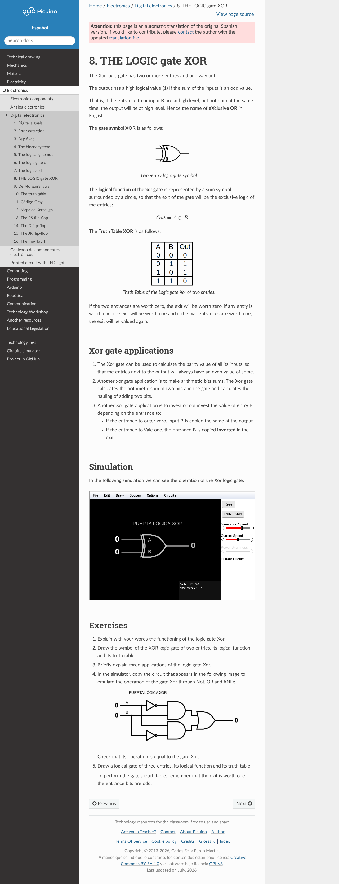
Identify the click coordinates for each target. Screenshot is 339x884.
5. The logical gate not (33, 155)
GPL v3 (216, 864)
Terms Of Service (131, 841)
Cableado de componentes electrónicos (35, 252)
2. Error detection (29, 131)
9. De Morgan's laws (32, 186)
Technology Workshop (27, 312)
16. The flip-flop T (30, 241)
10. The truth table (30, 194)
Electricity (16, 82)
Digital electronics (153, 6)
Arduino (14, 287)
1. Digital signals (28, 123)
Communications (22, 304)
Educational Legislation (28, 328)
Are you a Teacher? (138, 832)
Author (218, 832)
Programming (19, 279)
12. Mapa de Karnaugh (33, 210)
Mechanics (17, 65)
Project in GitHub (23, 359)
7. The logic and (28, 171)
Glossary (207, 841)
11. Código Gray (28, 202)
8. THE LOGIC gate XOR (36, 179)
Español (40, 28)
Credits (188, 841)
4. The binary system (32, 147)
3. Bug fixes (24, 139)
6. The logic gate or (31, 163)
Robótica (15, 296)
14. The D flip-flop (30, 226)
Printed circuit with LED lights (38, 263)
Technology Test (21, 342)
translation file (124, 38)
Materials (15, 73)
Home (95, 6)
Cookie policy (164, 841)
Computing (17, 271)
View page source (235, 14)
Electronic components (31, 99)
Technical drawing (23, 57)
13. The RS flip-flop (31, 218)
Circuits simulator (23, 351)
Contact (168, 832)
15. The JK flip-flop (31, 234)
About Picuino (193, 832)
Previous (106, 803)
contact (186, 32)
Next (242, 803)
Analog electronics (27, 107)
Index (225, 841)
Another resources (24, 320)
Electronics (118, 6)
